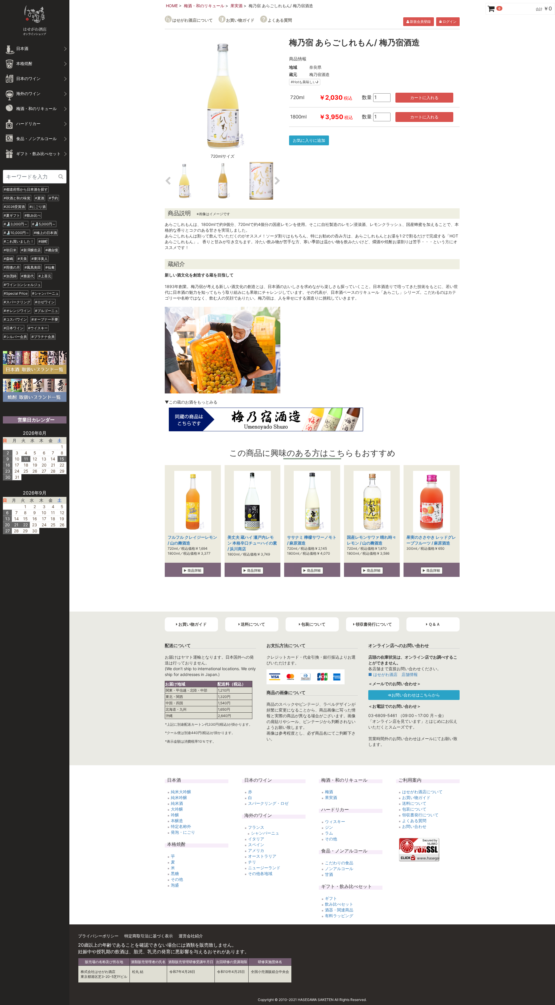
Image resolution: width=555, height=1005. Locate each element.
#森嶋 (8, 259)
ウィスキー (335, 821)
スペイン (256, 844)
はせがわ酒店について (192, 20)
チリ (252, 861)
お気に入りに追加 (309, 140)
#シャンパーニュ (45, 293)
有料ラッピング (339, 915)
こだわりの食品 (339, 862)
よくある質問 (280, 20)
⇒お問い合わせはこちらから (414, 694)
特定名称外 (181, 826)
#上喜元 (44, 276)
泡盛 (175, 885)
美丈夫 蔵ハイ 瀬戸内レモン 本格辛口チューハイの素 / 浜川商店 (252, 543)
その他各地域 (260, 873)
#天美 (22, 259)
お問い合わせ (414, 826)
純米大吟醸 (181, 791)
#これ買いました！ (19, 241)
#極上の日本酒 (45, 233)
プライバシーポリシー (98, 935)
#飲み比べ (33, 215)
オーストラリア (262, 856)
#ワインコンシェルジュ (22, 285)
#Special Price (15, 293)
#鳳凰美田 (33, 267)
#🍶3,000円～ (15, 224)
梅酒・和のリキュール (204, 5)
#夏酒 (39, 198)
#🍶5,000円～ (44, 224)
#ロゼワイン (45, 302)
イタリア (256, 838)
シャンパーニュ (265, 833)
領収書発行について (420, 814)
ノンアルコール (339, 868)
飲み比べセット (339, 904)
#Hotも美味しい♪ (305, 82)
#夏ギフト (12, 215)
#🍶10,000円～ (16, 233)
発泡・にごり (183, 832)
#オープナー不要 (45, 319)
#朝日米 (10, 250)
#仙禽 (50, 267)
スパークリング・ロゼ (268, 803)
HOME (172, 5)
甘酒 (329, 874)
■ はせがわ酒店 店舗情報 (393, 674)
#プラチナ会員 (43, 337)
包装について (414, 809)
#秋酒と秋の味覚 (17, 198)
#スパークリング (17, 302)
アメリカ (256, 850)
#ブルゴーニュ (46, 311)
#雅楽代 (27, 276)
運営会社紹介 (191, 935)
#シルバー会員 (15, 337)
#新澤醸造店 (31, 250)
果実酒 (236, 5)
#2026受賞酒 (14, 207)
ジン (329, 827)
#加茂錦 (10, 276)
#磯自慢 (51, 250)
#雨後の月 (12, 267)
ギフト (331, 898)
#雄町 (43, 241)
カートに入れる (424, 97)
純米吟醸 (179, 797)
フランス (256, 827)
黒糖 (175, 873)
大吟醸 (177, 809)
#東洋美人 (40, 259)
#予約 (53, 198)
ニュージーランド (264, 867)
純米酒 (177, 803)
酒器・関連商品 (339, 909)
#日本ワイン (13, 328)
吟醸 (175, 814)
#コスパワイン (15, 319)
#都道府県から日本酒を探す (26, 189)
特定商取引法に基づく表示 (148, 935)
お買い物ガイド (240, 20)
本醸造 (177, 820)
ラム (329, 833)
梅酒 (329, 791)
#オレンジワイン (17, 311)
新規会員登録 (420, 21)
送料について (414, 803)
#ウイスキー (38, 328)
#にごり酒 (37, 207)
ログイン (449, 21)
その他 (177, 879)
